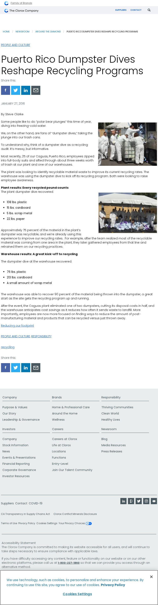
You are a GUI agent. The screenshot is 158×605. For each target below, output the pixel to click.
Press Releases (111, 451)
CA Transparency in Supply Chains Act (26, 514)
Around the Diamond (48, 31)
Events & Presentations (19, 458)
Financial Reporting (16, 464)
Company (9, 397)
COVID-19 (35, 503)
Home (6, 31)
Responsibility (41, 336)
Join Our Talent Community (72, 470)
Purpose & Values (14, 407)
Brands (57, 397)
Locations (59, 451)
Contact (136, 10)
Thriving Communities (117, 407)
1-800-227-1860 (69, 563)
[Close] (151, 576)
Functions (59, 458)
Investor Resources (16, 476)
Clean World (110, 413)
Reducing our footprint (17, 326)
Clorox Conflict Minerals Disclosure (75, 514)
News (6, 451)
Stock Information (15, 445)
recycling (7, 347)
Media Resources (113, 445)
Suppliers (121, 10)
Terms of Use (9, 523)
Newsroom (22, 31)
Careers (57, 429)
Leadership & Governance (21, 420)
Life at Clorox (61, 445)
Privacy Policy (26, 523)
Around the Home (65, 413)
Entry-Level (60, 464)
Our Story (9, 413)
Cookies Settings (46, 523)
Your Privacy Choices (72, 523)
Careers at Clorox (64, 439)
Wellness (58, 420)
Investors (8, 429)
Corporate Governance (19, 470)
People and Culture (15, 45)
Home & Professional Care (71, 407)
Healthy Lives (110, 420)
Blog (104, 439)
